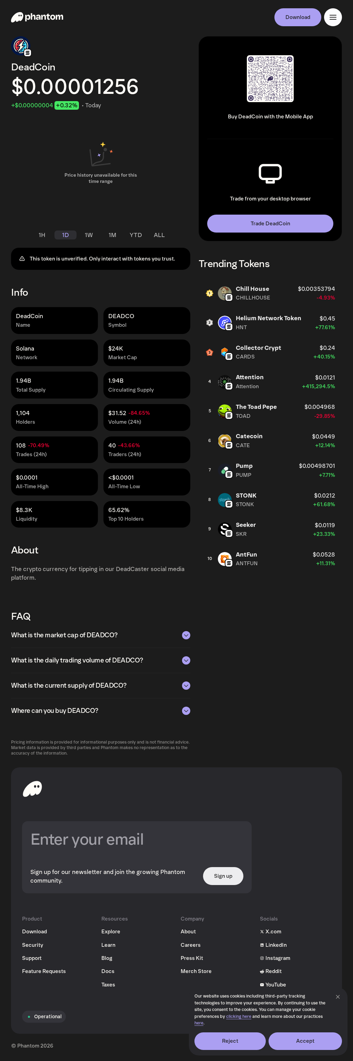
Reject (230, 1041)
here (198, 1023)
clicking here (238, 1016)
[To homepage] (32, 788)
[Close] (337, 996)
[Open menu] (333, 17)
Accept (305, 1041)
